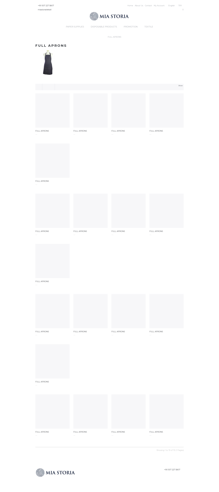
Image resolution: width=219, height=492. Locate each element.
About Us (139, 6)
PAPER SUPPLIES (75, 27)
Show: (180, 85)
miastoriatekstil (44, 10)
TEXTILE (148, 27)
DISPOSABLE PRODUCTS (104, 27)
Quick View (52, 110)
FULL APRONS (114, 37)
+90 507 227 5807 (46, 6)
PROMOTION (131, 27)
